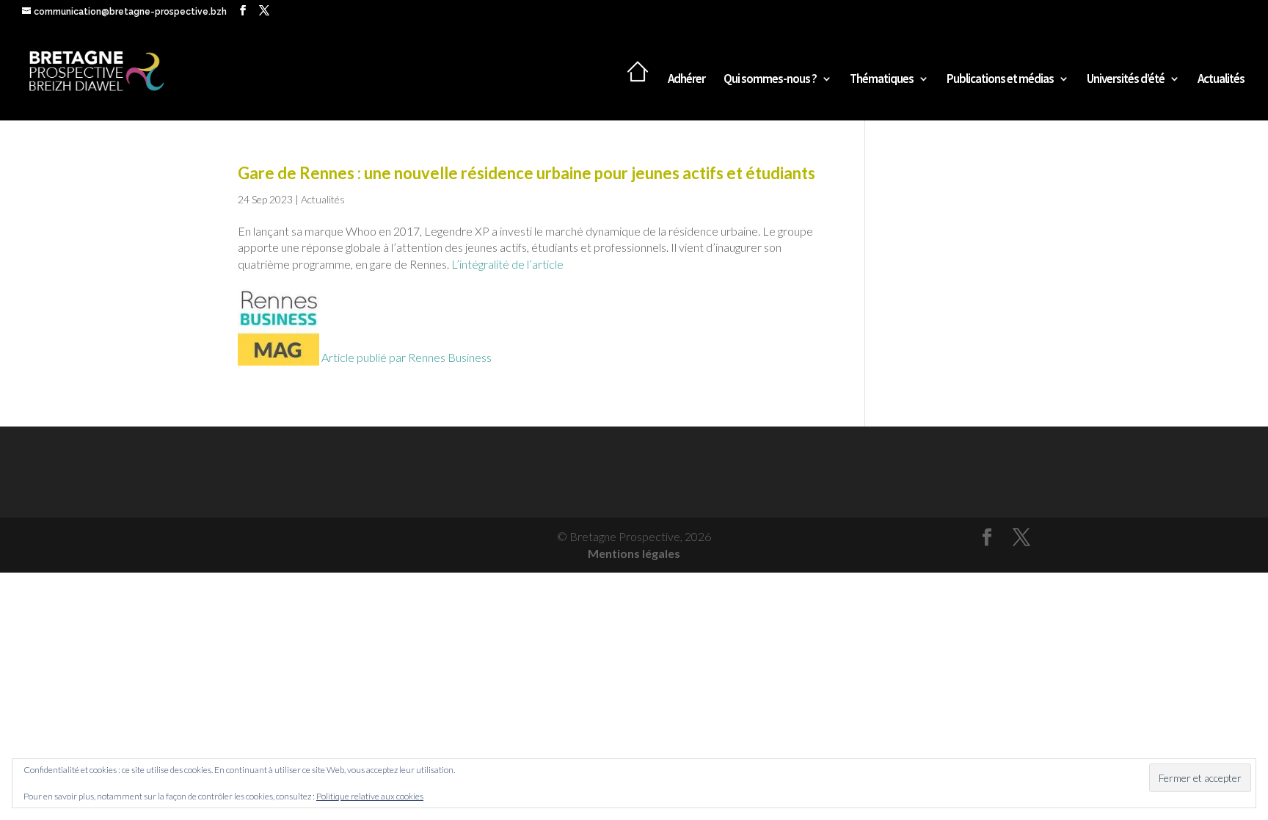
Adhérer (686, 80)
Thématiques (882, 80)
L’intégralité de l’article (507, 264)
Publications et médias (1000, 80)
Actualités (1221, 80)
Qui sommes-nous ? (770, 80)
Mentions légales (634, 553)
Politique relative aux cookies (369, 796)
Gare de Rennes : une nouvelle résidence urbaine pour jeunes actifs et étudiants (526, 173)
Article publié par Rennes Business (405, 357)
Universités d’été (1126, 80)
